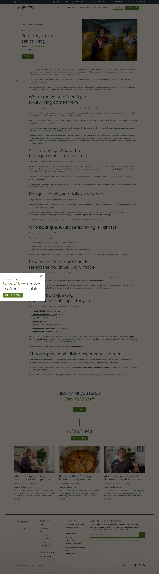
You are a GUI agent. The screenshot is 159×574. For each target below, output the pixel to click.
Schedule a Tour (13, 295)
